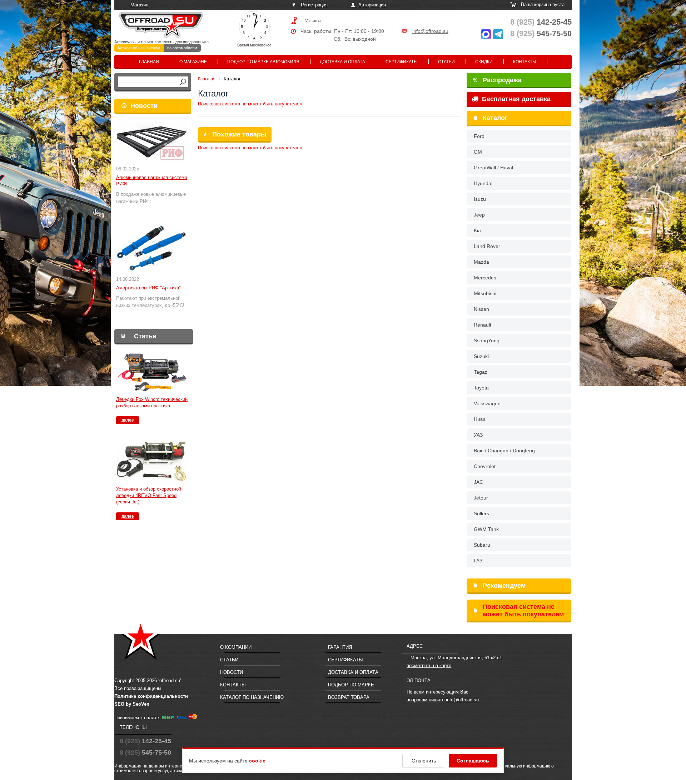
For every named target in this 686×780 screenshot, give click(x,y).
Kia (477, 230)
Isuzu (480, 199)
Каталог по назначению (139, 48)
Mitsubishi (485, 293)
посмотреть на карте (429, 665)
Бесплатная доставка (515, 99)
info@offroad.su (430, 31)
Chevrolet (485, 466)
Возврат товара (348, 697)
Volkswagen (487, 403)
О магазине (193, 61)
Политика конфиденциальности (151, 696)
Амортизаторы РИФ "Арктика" (148, 287)
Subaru (482, 545)
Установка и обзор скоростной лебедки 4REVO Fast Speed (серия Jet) (148, 495)
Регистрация (314, 5)
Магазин (139, 5)
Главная (149, 61)
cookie (257, 761)
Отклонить (424, 761)
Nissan (481, 309)
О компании (236, 647)
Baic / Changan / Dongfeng (504, 450)
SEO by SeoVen (131, 704)
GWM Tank (486, 529)
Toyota (481, 388)
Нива (480, 419)
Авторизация (372, 5)
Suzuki (481, 356)
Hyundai (483, 183)
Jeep (479, 215)
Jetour (481, 498)
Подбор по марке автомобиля (263, 61)
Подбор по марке (351, 684)
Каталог (495, 117)
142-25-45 (541, 22)
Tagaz (480, 372)
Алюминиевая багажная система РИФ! (151, 181)
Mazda (481, 262)
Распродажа (497, 80)
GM (478, 152)
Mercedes (485, 277)
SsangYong (486, 340)
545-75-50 (541, 33)
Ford (479, 136)
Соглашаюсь (473, 761)
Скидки (484, 61)
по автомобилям (182, 48)
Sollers (481, 513)
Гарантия (340, 647)
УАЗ (478, 435)
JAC (478, 482)
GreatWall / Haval (493, 167)
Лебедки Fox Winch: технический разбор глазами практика (152, 402)
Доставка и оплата (342, 61)
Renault (482, 325)
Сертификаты (402, 61)
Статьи (446, 61)
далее (127, 420)
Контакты (524, 61)
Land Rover (487, 246)
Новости (144, 105)
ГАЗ (478, 560)
